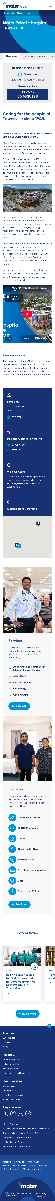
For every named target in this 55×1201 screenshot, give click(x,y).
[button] (19, 546)
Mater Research (11, 1169)
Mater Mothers (10, 1069)
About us (8, 1033)
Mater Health (19, 1166)
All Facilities (19, 904)
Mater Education (38, 1166)
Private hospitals (11, 1060)
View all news (27, 1013)
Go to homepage (15, 5)
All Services (19, 706)
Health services (12, 1081)
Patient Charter (24, 1138)
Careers (7, 1042)
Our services (9, 1086)
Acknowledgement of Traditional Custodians (26, 1129)
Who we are (9, 1038)
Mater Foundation (32, 1169)
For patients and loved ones (17, 1073)
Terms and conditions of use (17, 1133)
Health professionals (13, 1095)
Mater (6, 1166)
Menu (50, 5)
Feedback (8, 1138)
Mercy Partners (10, 1124)
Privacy (38, 1133)
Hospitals (9, 1055)
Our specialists (10, 1090)
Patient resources (12, 1099)
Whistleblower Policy (13, 1142)
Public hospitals (11, 1064)
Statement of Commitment (17, 1147)
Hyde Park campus (34, 56)
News (5, 1047)
